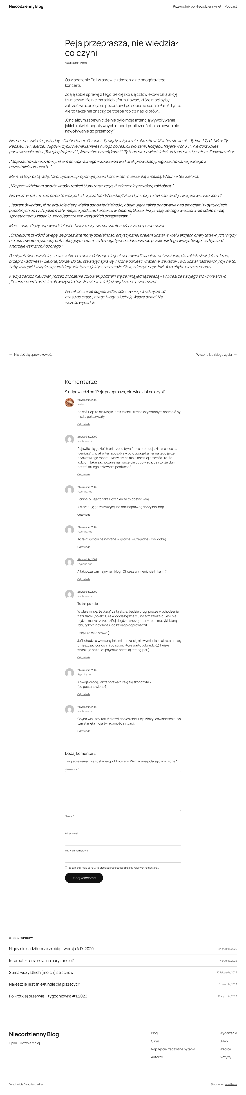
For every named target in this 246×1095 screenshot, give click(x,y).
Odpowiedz (83, 424)
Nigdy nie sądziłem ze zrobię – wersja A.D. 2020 (51, 948)
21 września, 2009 (87, 399)
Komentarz (72, 769)
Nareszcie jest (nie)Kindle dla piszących (44, 984)
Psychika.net (84, 491)
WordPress (231, 1084)
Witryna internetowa (76, 850)
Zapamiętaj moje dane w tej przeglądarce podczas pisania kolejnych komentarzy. (113, 867)
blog (84, 62)
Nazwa (69, 816)
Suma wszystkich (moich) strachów (41, 972)
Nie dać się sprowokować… (33, 354)
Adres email (72, 833)
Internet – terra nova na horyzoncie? (41, 960)
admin (75, 62)
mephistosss (84, 441)
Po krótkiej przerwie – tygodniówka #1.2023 (48, 996)
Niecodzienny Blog (26, 6)
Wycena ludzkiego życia (214, 354)
